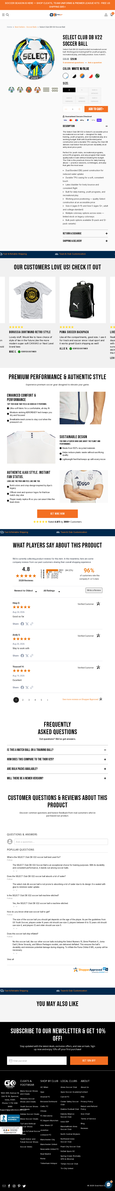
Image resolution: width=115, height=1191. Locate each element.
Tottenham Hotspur (48, 1163)
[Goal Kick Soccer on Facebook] (9, 1186)
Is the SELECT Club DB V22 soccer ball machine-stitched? (33, 895)
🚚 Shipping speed (81, 1161)
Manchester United (48, 1144)
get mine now (57, 513)
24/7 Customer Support (101, 254)
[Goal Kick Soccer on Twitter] (24, 1186)
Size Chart (85, 1114)
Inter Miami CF (46, 1125)
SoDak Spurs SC (68, 1151)
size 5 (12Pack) (94, 99)
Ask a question (95, 62)
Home (9, 27)
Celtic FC (44, 1106)
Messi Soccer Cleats (29, 1119)
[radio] (57, 570)
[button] (14, 871)
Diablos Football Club (70, 1109)
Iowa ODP (65, 1121)
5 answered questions (73, 62)
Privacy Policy (87, 1101)
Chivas (43, 1111)
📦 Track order (101, 1161)
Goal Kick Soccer (102, 1185)
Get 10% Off (89, 1060)
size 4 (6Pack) (94, 91)
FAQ (82, 1097)
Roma (42, 1158)
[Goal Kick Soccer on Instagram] (14, 1186)
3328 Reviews (29, 580)
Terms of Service (88, 1119)
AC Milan (44, 1087)
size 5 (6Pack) (82, 99)
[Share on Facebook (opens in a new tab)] (22, 624)
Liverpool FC (45, 1135)
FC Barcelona (46, 1116)
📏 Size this (64, 1161)
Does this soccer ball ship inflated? (22, 934)
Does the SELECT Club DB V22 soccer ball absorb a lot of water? (36, 876)
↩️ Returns (63, 1167)
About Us (85, 1087)
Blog (83, 1123)
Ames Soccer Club (69, 1087)
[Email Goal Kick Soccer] (4, 1186)
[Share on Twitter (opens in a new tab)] (27, 624)
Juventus (44, 1130)
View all (10, 959)
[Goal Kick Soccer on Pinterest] (19, 1186)
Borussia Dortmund (48, 1101)
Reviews (84, 1128)
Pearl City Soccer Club (71, 1146)
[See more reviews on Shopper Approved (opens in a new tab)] (31, 624)
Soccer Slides (26, 1147)
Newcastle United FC (49, 1149)
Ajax (42, 1092)
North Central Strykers (70, 1134)
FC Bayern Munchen (49, 1120)
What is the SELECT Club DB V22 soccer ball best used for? (34, 857)
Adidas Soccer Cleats (29, 1114)
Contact (84, 1092)
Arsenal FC (45, 1097)
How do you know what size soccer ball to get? (28, 912)
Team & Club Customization (43, 254)
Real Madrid (45, 1154)
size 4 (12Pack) (69, 99)
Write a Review (94, 590)
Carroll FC (65, 1097)
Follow (9, 860)
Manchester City (47, 1139)
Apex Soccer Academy (71, 1092)
